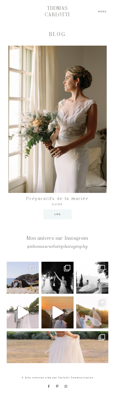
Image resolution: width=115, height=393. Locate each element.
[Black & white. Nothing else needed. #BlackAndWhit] (92, 278)
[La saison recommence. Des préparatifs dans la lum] (57, 278)
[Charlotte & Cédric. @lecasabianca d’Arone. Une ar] (23, 278)
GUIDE (57, 204)
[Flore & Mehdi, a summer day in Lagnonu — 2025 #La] (57, 312)
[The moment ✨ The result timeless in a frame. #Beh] (23, 312)
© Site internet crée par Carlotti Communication (58, 377)
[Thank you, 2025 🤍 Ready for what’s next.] (92, 312)
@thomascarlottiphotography (57, 247)
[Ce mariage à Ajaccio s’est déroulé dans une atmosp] (57, 347)
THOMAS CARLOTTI (57, 11)
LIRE (57, 214)
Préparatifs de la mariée (57, 199)
